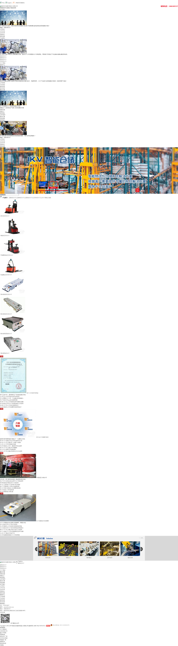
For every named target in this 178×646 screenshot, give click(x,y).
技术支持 (2, 88)
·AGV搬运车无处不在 (9, 533)
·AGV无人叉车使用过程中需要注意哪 (13, 401)
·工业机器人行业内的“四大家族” (11, 484)
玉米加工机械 (3, 638)
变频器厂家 (3, 640)
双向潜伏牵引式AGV (6, 314)
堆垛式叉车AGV (5, 235)
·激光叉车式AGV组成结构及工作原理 (13, 403)
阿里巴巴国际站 (20, 3)
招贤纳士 (2, 34)
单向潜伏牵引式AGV (6, 294)
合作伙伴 (2, 33)
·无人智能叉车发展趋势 (9, 449)
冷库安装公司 (3, 631)
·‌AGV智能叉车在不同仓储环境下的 (12, 440)
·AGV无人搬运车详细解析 (10, 447)
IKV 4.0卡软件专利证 (32, 393)
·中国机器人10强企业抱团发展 (11, 486)
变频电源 (2, 634)
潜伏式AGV (3, 56)
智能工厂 (2, 111)
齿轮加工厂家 (3, 636)
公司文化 (2, 31)
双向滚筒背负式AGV (6, 333)
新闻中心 (2, 65)
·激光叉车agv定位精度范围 (10, 400)
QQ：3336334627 (4, 605)
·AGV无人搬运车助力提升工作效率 (12, 529)
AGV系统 (2, 63)
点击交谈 (2, 612)
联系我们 (2, 120)
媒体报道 (2, 86)
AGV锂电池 (3, 629)
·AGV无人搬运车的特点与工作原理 (12, 451)
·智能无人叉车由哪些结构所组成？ (12, 407)
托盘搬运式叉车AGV (6, 275)
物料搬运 (2, 113)
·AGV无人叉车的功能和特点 (10, 405)
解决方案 (2, 90)
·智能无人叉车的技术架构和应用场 (12, 526)
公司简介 (2, 29)
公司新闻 (2, 83)
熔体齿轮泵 (3, 643)
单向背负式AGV (5, 353)
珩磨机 (2, 645)
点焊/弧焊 (2, 115)
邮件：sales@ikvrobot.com (7, 607)
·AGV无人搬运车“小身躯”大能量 (12, 442)
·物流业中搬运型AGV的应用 (10, 483)
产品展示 (2, 38)
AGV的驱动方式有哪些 (42, 521)
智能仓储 (2, 109)
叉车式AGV (3, 61)
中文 (3, 3)
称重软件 (2, 641)
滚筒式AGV (3, 58)
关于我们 (2, 9)
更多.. (50, 197)
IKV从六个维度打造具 (42, 437)
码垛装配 (2, 118)
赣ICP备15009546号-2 (40, 625)
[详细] (24, 394)
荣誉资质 (2, 36)
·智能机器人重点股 (8, 491)
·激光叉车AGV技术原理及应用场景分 (13, 528)
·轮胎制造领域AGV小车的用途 (11, 535)
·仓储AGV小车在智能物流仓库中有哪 (13, 531)
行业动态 (2, 84)
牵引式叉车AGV (5, 216)
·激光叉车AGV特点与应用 (10, 524)
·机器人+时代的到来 (8, 490)
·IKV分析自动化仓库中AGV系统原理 (13, 481)
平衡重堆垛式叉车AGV (7, 255)
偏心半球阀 (3, 633)
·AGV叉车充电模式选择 (9, 444)
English (9, 3)
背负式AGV (3, 59)
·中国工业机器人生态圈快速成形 (12, 488)
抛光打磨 (2, 116)
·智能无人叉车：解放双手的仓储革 (12, 446)
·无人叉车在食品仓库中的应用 (11, 396)
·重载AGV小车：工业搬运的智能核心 (13, 398)
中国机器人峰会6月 (41, 477)
